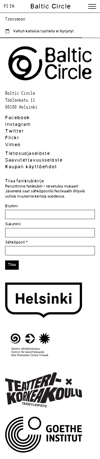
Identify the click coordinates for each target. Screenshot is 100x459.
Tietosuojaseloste (27, 153)
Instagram (18, 124)
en (12, 6)
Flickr (12, 137)
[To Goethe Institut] (43, 435)
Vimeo (13, 144)
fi (6, 6)
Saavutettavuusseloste (34, 160)
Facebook (17, 117)
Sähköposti (16, 242)
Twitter (14, 131)
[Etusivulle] (50, 82)
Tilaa (12, 264)
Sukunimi (13, 224)
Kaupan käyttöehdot (31, 166)
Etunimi (11, 206)
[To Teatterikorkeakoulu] (43, 390)
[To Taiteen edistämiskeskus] (30, 346)
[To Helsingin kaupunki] (43, 301)
